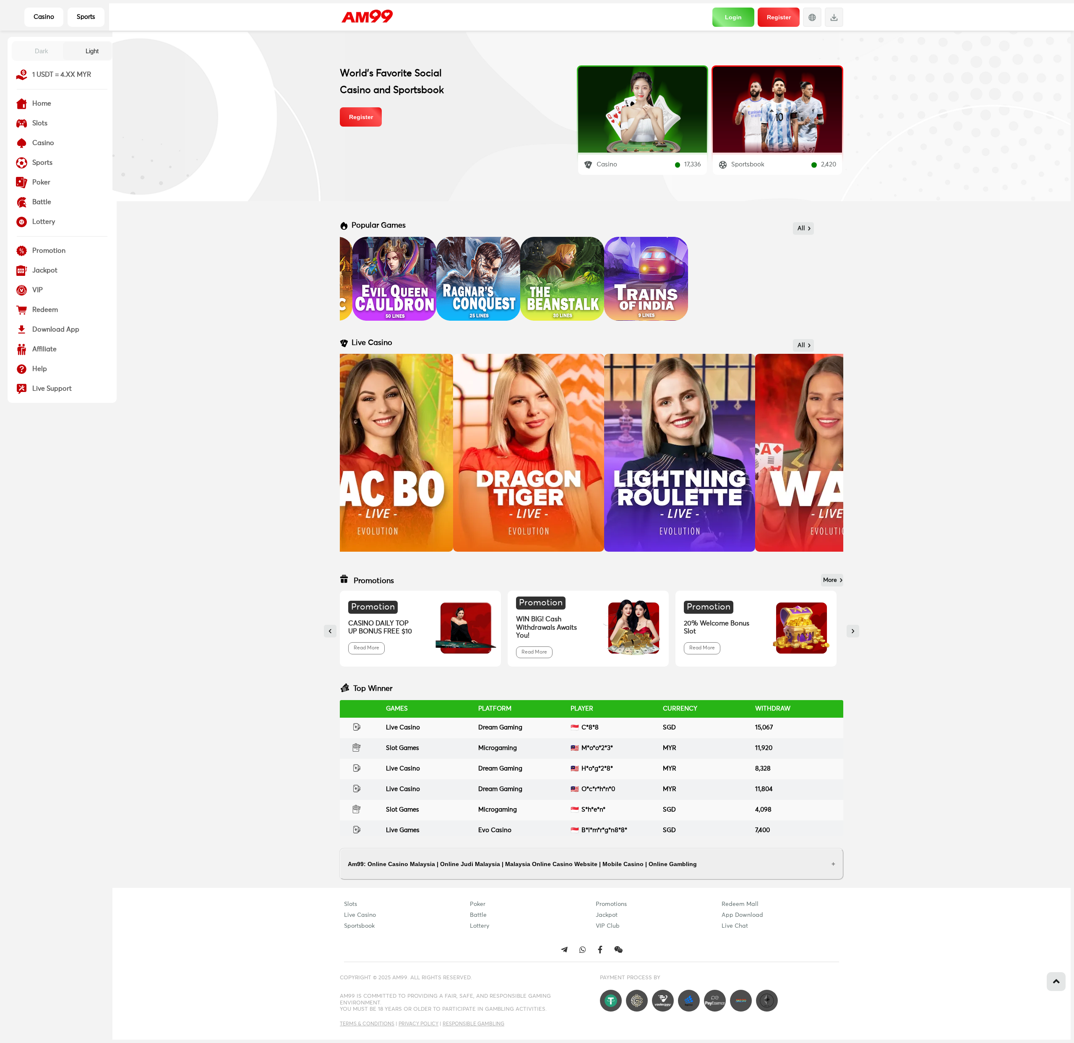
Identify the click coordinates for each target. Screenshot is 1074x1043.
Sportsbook (359, 926)
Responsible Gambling (473, 1024)
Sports (86, 17)
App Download (742, 915)
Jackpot (607, 915)
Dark (41, 50)
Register (779, 17)
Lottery (479, 926)
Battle (478, 915)
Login (733, 17)
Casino (44, 17)
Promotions (611, 904)
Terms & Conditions (367, 1024)
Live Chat (735, 926)
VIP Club (608, 926)
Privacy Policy (418, 1024)
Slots (350, 904)
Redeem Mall (740, 904)
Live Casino (360, 915)
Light (92, 50)
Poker (477, 904)
